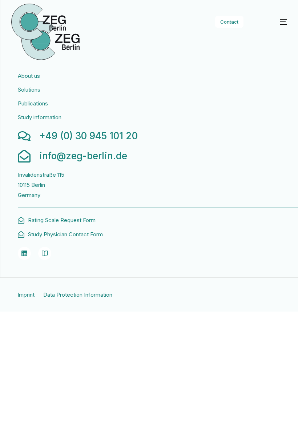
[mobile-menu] (275, 22)
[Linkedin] (24, 253)
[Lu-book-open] (44, 253)
